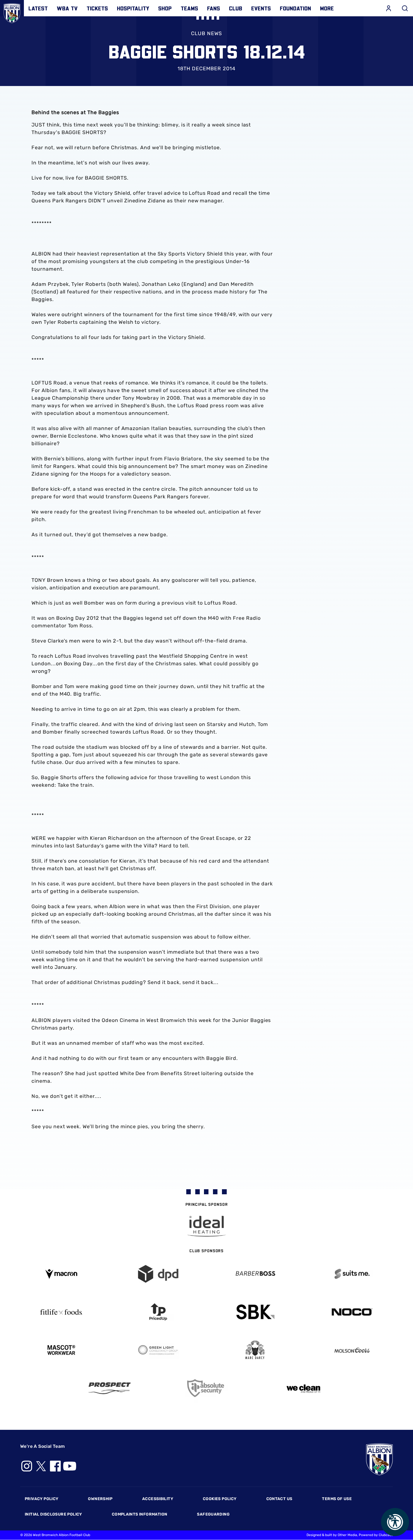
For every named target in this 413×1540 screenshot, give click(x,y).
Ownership (100, 1498)
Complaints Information (139, 1514)
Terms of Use (337, 1498)
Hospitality (133, 8)
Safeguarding (213, 1514)
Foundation (295, 8)
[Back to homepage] (12, 12)
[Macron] (61, 1274)
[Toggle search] (405, 8)
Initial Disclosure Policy (53, 1514)
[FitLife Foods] (61, 1312)
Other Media (347, 1535)
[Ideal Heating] (206, 1226)
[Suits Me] (352, 1274)
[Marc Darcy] (255, 1350)
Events (261, 8)
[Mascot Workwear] (61, 1350)
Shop (165, 8)
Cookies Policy (219, 1498)
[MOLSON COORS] (352, 1350)
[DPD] (158, 1274)
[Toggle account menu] (388, 8)
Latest (38, 8)
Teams (189, 8)
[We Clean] (304, 1388)
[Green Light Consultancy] (158, 1350)
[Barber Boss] (255, 1274)
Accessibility (157, 1498)
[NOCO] (352, 1312)
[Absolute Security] (207, 1388)
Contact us (279, 1498)
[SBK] (255, 1312)
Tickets (97, 8)
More (327, 8)
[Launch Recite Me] (395, 1522)
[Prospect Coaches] (110, 1388)
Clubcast (386, 1535)
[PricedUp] (158, 1312)
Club (235, 8)
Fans (213, 8)
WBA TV (67, 8)
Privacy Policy (41, 1498)
